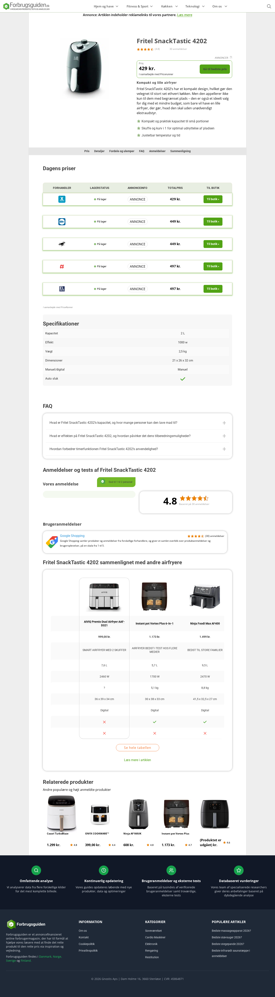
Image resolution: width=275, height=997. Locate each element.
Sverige (11, 960)
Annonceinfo (137, 187)
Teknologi (192, 6)
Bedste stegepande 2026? (228, 944)
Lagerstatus (99, 187)
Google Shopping (72, 536)
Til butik (213, 187)
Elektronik (151, 944)
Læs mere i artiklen (137, 760)
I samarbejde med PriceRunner (58, 307)
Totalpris (175, 187)
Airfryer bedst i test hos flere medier (154, 650)
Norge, (57, 956)
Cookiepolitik (87, 944)
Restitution (152, 957)
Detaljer (99, 151)
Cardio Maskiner (155, 937)
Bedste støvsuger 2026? (227, 937)
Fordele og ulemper (121, 151)
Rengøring (151, 950)
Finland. (26, 960)
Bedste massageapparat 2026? (231, 930)
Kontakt (84, 937)
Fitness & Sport (137, 6)
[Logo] (26, 6)
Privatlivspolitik (88, 950)
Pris (86, 151)
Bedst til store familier (205, 650)
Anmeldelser (157, 151)
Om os (217, 6)
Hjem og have (104, 6)
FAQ (141, 151)
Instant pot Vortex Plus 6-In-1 (155, 623)
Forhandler (62, 187)
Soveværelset (153, 930)
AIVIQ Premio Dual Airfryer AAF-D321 (104, 623)
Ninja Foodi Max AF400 (205, 623)
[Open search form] (269, 6)
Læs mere (184, 15)
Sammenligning (180, 151)
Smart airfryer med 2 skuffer (104, 650)
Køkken (167, 6)
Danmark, (45, 956)
